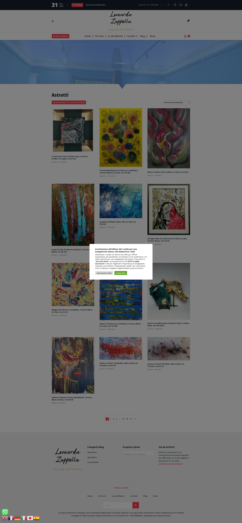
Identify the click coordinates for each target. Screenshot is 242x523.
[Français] (11, 518)
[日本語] (30, 518)
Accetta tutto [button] (121, 273)
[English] (5, 518)
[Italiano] (24, 518)
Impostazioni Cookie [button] (104, 273)
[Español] (36, 518)
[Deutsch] (17, 518)
